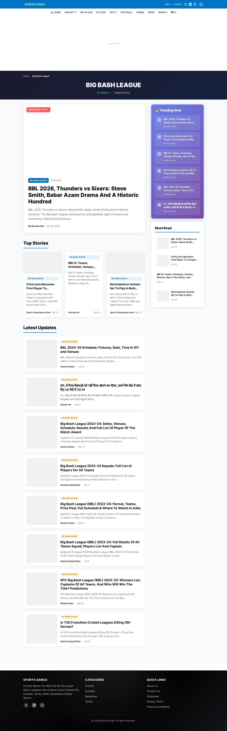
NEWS (151, 12)
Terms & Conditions (158, 706)
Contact (178, 4)
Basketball (91, 696)
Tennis (88, 701)
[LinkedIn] (190, 4)
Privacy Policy (155, 701)
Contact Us (153, 691)
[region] (113, 43)
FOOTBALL (126, 12)
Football (90, 691)
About (168, 4)
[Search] (201, 4)
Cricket (89, 685)
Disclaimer (153, 696)
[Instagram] (194, 4)
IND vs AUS (86, 12)
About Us (152, 685)
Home (26, 76)
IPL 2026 (101, 12)
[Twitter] (185, 4)
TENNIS (140, 12)
